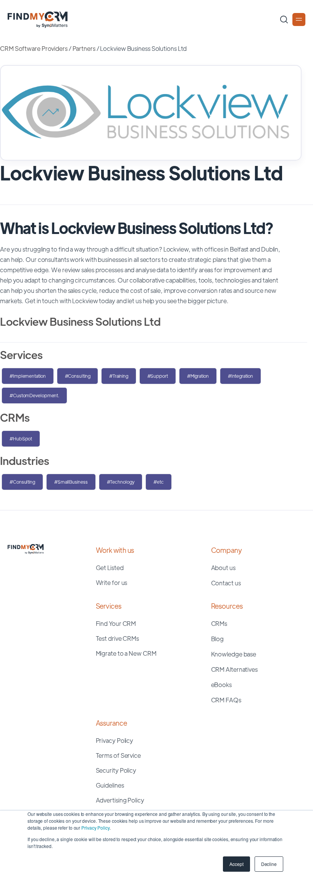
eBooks (221, 685)
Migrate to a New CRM (126, 653)
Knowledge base (234, 654)
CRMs (219, 623)
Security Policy (116, 770)
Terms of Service (118, 755)
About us (223, 568)
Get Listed (110, 568)
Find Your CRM (116, 623)
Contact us (226, 583)
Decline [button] (269, 864)
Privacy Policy (95, 827)
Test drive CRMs (117, 638)
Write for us (111, 582)
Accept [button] (236, 864)
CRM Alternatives (234, 669)
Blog (217, 639)
